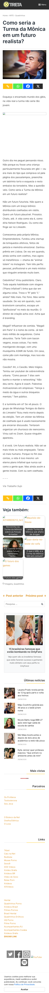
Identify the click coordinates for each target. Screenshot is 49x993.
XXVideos (8, 886)
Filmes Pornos (11, 910)
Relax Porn (9, 880)
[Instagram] (27, 957)
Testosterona (10, 800)
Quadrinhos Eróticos (14, 916)
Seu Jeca (8, 803)
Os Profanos (10, 797)
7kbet (7, 850)
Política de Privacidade (24, 984)
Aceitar (24, 989)
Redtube (8, 857)
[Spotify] (24, 965)
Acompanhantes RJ (13, 926)
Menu (43, 4)
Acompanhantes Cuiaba (15, 930)
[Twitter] (10, 957)
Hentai (7, 900)
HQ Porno (8, 920)
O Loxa (7, 824)
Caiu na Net (9, 853)
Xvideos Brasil (11, 907)
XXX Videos (9, 867)
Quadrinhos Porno (13, 903)
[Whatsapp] (18, 86)
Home (5, 15)
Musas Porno (10, 860)
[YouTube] (36, 957)
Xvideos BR (9, 873)
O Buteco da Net (12, 817)
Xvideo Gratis (10, 870)
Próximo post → (36, 595)
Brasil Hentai (10, 913)
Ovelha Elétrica (11, 820)
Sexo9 (7, 863)
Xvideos (8, 883)
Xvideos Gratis (11, 933)
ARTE (11, 15)
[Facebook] (28, 86)
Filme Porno (10, 923)
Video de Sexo (11, 877)
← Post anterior (13, 595)
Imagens (9, 584)
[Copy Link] (8, 86)
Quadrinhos (20, 15)
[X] (38, 86)
